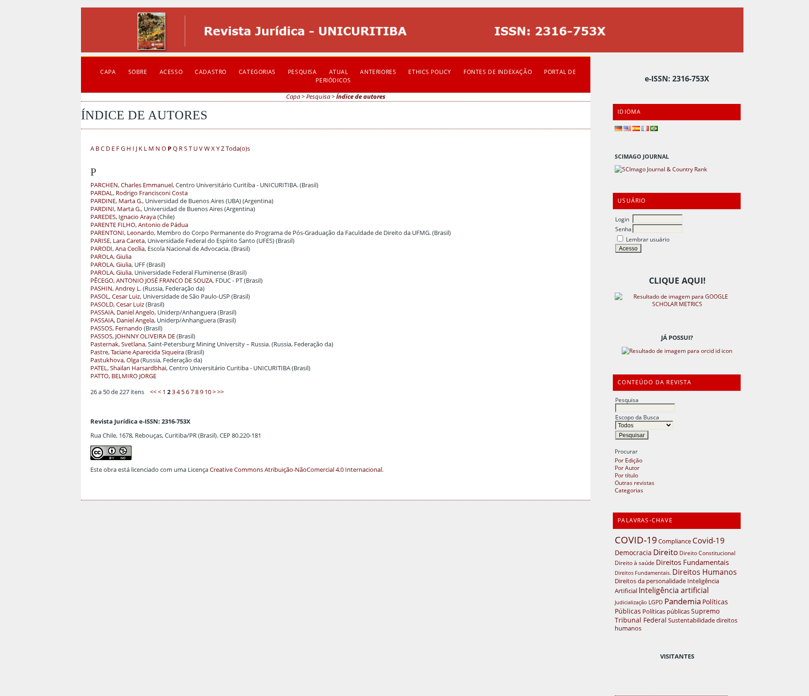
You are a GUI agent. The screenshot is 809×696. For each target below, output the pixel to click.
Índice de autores (360, 97)
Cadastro (211, 71)
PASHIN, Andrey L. (115, 289)
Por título (626, 475)
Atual (338, 71)
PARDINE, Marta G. (116, 201)
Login (622, 219)
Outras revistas (635, 482)
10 (208, 392)
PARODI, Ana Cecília (117, 249)
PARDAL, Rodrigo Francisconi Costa (139, 193)
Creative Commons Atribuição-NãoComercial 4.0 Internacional (296, 470)
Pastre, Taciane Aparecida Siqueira (137, 352)
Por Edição (628, 460)
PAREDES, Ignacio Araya (123, 217)
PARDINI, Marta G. (115, 209)
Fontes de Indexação (497, 71)
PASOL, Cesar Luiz (115, 296)
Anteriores (378, 71)
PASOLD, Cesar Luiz (117, 304)
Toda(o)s (238, 149)
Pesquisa (627, 399)
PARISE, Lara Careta (117, 241)
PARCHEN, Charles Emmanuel (131, 185)
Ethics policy (429, 71)
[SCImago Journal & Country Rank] (661, 169)
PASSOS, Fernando (116, 328)
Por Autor (627, 467)
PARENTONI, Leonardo (122, 233)
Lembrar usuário (647, 239)
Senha (623, 229)
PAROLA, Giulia (111, 257)
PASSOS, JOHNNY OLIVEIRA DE (132, 336)
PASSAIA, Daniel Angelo (122, 312)
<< (153, 392)
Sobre (137, 71)
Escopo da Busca (637, 417)
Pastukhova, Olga (114, 360)
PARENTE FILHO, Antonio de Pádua (139, 225)
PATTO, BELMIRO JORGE (123, 376)
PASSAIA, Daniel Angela (122, 320)
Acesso (171, 71)
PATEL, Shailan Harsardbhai (128, 368)
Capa (108, 71)
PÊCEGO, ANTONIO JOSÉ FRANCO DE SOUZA (151, 281)
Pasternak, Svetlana (117, 344)
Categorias (629, 490)
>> (220, 392)
